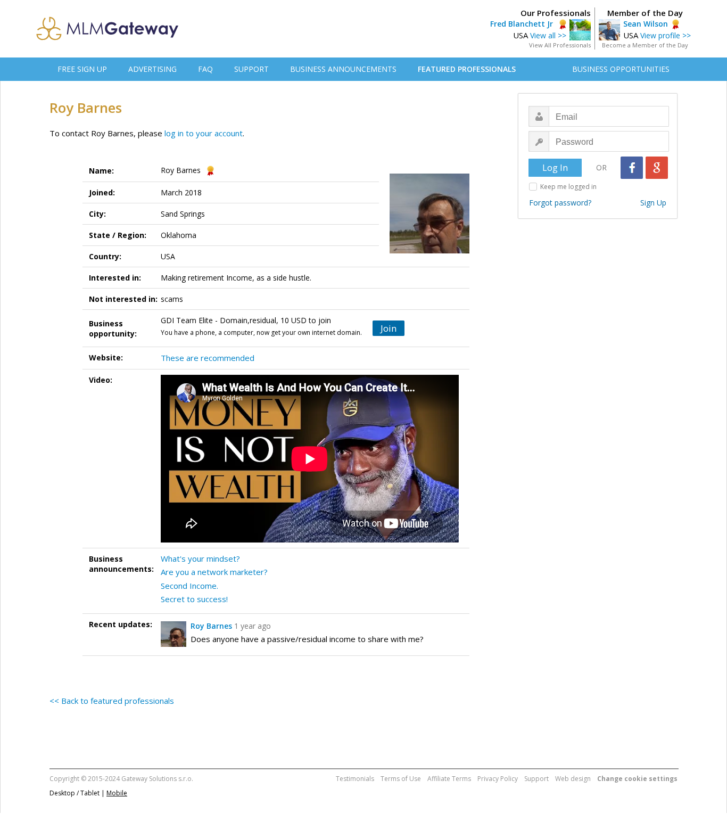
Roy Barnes (211, 626)
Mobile (116, 793)
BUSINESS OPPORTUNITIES (621, 69)
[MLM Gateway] (107, 37)
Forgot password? (560, 203)
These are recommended (207, 357)
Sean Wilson (645, 24)
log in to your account (203, 133)
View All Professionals (560, 45)
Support (536, 778)
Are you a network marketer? (214, 571)
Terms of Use (401, 778)
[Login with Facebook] (632, 168)
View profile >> (665, 35)
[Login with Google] (657, 168)
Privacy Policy (497, 778)
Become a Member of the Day (645, 45)
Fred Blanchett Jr (522, 24)
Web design (573, 778)
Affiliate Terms (449, 778)
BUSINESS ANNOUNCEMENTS (343, 69)
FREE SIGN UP (82, 69)
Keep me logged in (568, 186)
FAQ (205, 69)
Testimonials (355, 778)
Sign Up (653, 203)
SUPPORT (251, 69)
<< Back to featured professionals (111, 700)
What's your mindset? (200, 558)
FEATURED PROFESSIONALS (467, 69)
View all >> (548, 35)
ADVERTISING (152, 69)
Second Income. (189, 585)
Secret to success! (194, 599)
